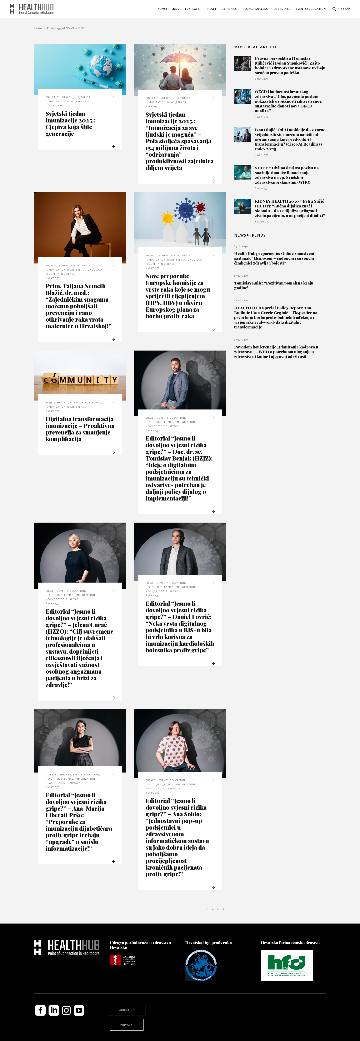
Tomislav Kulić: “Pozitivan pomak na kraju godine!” (273, 285)
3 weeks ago (262, 221)
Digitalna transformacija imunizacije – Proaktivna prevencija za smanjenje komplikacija (80, 429)
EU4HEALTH (53, 97)
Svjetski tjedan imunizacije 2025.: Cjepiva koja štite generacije (70, 123)
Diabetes (52, 774)
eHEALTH (151, 417)
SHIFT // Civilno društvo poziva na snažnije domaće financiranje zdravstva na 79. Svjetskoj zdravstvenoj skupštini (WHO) (287, 175)
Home (38, 28)
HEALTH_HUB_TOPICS (76, 97)
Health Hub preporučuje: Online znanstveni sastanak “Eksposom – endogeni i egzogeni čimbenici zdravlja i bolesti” (274, 258)
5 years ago (241, 246)
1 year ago (152, 106)
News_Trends (76, 101)
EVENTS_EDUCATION (59, 402)
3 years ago (52, 278)
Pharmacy (173, 426)
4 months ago (54, 105)
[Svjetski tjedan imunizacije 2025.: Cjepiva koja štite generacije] (80, 69)
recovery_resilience (60, 273)
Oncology (95, 269)
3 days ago (261, 78)
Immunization (56, 101)
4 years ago (241, 300)
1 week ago (261, 117)
